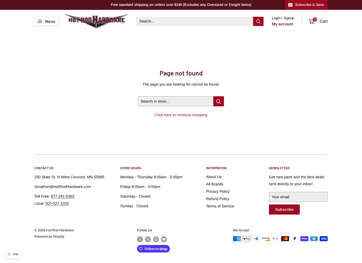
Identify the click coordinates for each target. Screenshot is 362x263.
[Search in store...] (218, 101)
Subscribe (284, 209)
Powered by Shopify (49, 236)
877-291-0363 (62, 196)
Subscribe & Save (309, 5)
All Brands (214, 184)
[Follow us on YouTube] (164, 239)
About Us (214, 177)
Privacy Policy (218, 191)
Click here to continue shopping (181, 115)
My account (282, 24)
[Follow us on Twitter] (148, 239)
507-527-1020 (57, 203)
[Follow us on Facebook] (140, 239)
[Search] (258, 21)
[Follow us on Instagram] (156, 239)
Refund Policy (217, 199)
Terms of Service (220, 206)
